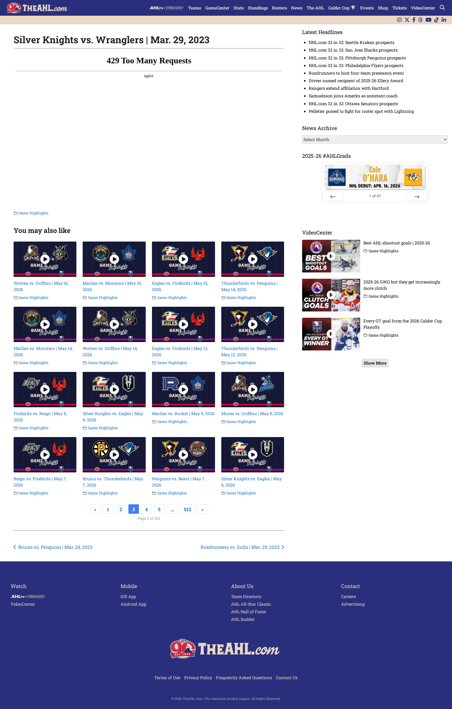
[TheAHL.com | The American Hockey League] (37, 8)
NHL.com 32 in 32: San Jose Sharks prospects (353, 50)
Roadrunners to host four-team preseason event (356, 73)
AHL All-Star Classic (251, 604)
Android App (133, 604)
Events (367, 7)
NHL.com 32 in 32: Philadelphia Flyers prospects (356, 65)
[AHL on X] (407, 20)
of (375, 195)
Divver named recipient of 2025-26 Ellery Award (356, 80)
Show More (375, 363)
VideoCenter (423, 7)
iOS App (128, 596)
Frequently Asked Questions (244, 677)
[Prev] (333, 196)
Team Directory (246, 596)
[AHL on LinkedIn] (444, 20)
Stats (239, 7)
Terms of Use (167, 677)
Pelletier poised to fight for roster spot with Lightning (361, 111)
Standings (258, 7)
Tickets (399, 7)
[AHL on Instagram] (399, 20)
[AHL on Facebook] (414, 20)
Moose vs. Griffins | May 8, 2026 (252, 413)
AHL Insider (243, 619)
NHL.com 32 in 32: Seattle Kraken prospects (351, 42)
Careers (348, 596)
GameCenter (217, 7)
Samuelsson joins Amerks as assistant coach (353, 95)
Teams (194, 7)
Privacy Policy (198, 677)
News (296, 7)
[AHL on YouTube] (429, 20)
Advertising (353, 604)
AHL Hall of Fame (248, 611)
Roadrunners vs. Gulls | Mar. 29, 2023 (240, 547)
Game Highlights (33, 212)
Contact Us (287, 677)
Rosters (279, 7)
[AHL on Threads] (420, 20)
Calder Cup (339, 7)
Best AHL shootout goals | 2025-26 (396, 242)
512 (187, 509)
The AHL (315, 7)
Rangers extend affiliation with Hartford (349, 88)
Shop (383, 7)
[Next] (416, 196)
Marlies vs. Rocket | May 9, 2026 (183, 413)
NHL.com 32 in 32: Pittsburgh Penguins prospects (357, 57)
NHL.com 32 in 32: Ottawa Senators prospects (353, 103)
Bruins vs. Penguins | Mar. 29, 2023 (55, 547)
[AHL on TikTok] (436, 20)
